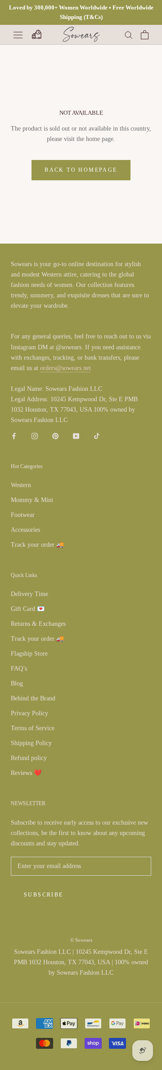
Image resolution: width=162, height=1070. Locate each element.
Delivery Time (29, 594)
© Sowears (81, 940)
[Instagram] (35, 435)
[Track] (36, 35)
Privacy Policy (29, 713)
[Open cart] (144, 34)
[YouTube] (76, 435)
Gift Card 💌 (28, 608)
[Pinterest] (55, 435)
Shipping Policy (31, 743)
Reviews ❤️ (26, 773)
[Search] (129, 34)
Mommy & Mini (32, 500)
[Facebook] (14, 435)
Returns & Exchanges (38, 623)
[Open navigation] (18, 34)
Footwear (23, 515)
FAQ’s (19, 668)
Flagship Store (29, 653)
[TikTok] (97, 435)
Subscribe (43, 895)
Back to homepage (81, 170)
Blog (17, 683)
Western (21, 485)
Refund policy (29, 758)
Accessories (25, 529)
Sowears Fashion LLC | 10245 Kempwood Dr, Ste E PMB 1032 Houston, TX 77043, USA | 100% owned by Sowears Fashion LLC (81, 962)
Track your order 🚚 (37, 544)
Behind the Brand (33, 698)
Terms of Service (32, 728)
